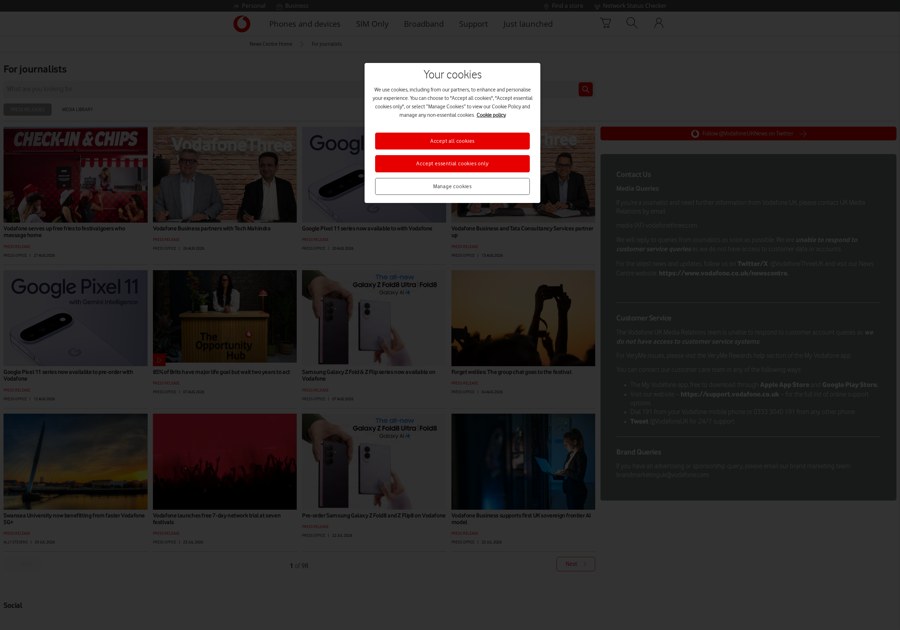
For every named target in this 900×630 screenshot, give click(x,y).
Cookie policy (491, 115)
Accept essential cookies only (452, 163)
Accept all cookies (452, 141)
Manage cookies (452, 186)
